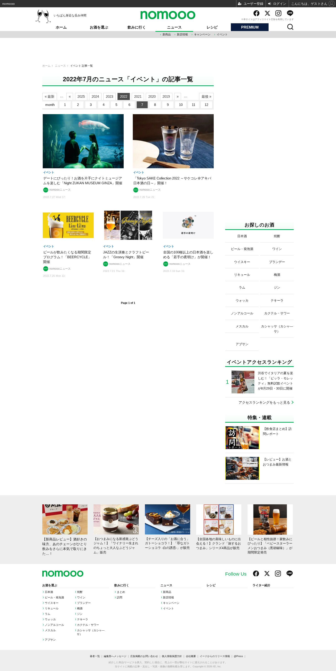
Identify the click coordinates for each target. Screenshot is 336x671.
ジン (80, 614)
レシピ (212, 27)
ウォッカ (50, 619)
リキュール (52, 608)
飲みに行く (137, 27)
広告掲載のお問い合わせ (144, 656)
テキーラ (82, 619)
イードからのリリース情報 (215, 656)
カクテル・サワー (88, 624)
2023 (109, 96)
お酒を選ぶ (99, 27)
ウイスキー (52, 603)
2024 (95, 96)
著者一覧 (95, 656)
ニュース (174, 27)
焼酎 (80, 592)
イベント (222, 34)
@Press (238, 656)
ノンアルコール (54, 624)
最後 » (206, 96)
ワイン (81, 597)
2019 (166, 96)
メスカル (50, 630)
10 (181, 105)
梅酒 (80, 608)
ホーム (61, 27)
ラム (47, 614)
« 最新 (49, 96)
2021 (137, 96)
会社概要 (191, 656)
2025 (81, 96)
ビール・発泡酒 (54, 597)
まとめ (121, 592)
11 (193, 105)
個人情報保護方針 (172, 656)
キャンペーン (202, 34)
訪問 (119, 597)
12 (206, 105)
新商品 (167, 34)
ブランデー (84, 603)
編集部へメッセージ (115, 656)
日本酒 (49, 592)
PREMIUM (250, 27)
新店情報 (182, 34)
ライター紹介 (261, 585)
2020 (152, 96)
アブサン (50, 639)
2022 (123, 96)
